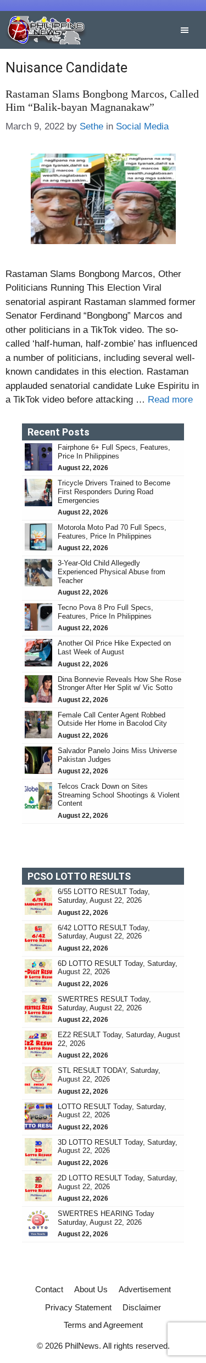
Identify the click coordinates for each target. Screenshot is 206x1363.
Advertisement (145, 1289)
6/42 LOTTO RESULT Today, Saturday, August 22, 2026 (104, 932)
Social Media (142, 126)
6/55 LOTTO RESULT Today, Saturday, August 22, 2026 (104, 895)
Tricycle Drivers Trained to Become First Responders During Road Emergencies (114, 491)
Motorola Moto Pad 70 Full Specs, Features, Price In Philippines (112, 531)
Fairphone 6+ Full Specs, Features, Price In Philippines (114, 451)
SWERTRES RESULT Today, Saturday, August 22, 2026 (104, 1003)
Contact (49, 1289)
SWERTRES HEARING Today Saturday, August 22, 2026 (106, 1217)
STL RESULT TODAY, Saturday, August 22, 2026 (109, 1074)
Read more (170, 399)
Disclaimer (142, 1307)
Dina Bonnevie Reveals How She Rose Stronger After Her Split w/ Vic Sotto (119, 683)
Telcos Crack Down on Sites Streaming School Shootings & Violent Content (119, 794)
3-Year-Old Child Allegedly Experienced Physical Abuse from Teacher (111, 571)
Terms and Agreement (103, 1325)
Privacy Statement (78, 1307)
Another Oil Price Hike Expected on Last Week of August (114, 647)
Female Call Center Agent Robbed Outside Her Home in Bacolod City (113, 719)
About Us (91, 1289)
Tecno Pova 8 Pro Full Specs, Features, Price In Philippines (105, 611)
